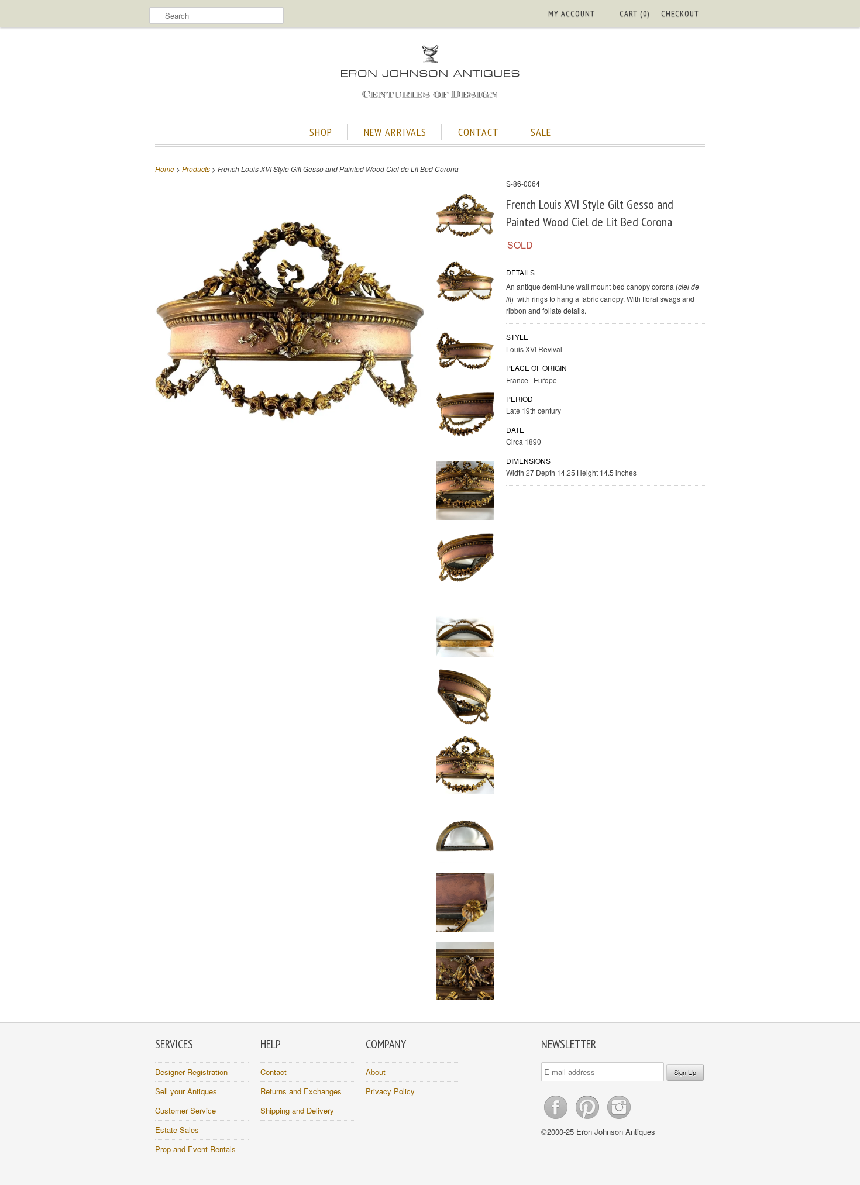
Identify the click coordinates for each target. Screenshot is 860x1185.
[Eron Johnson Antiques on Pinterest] (588, 1118)
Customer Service (185, 1110)
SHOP (320, 132)
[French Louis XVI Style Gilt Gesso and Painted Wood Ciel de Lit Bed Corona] (465, 217)
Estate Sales (177, 1129)
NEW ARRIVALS (395, 132)
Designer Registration (191, 1071)
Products (196, 169)
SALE (541, 132)
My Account (571, 13)
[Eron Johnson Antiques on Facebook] (557, 1118)
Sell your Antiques (186, 1091)
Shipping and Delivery (297, 1110)
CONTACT (478, 132)
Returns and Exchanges (301, 1091)
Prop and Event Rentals (195, 1149)
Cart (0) (634, 13)
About (376, 1071)
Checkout (680, 13)
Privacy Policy (390, 1091)
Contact (273, 1071)
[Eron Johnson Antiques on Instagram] (619, 1118)
